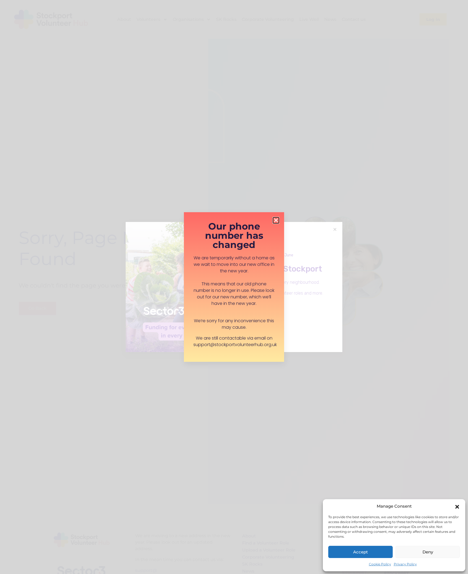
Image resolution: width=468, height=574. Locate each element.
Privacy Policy (405, 564)
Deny (427, 551)
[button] (457, 506)
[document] (234, 287)
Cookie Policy (380, 564)
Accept (360, 551)
